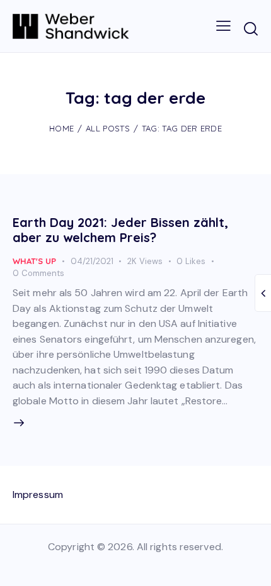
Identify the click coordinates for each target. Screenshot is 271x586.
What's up (34, 261)
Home (61, 128)
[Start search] (250, 28)
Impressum (38, 494)
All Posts (108, 128)
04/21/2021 (92, 261)
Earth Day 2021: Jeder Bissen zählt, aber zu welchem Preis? (120, 229)
